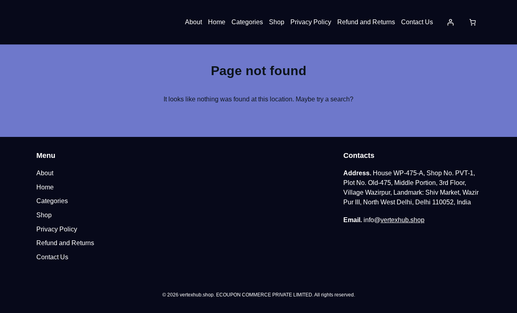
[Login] (450, 22)
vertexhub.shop (402, 219)
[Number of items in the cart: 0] (472, 22)
